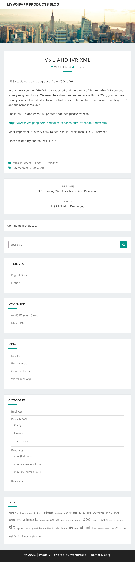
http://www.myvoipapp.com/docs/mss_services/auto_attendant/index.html (57, 123)
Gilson (80, 67)
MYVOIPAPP (19, 323)
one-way (64, 520)
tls (71, 528)
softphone (39, 528)
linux (30, 519)
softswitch (50, 528)
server (112, 520)
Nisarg (106, 555)
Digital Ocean (20, 275)
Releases (52, 163)
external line (101, 513)
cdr (41, 513)
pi (99, 520)
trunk (76, 528)
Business (17, 411)
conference (59, 513)
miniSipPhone (23, 456)
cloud (48, 513)
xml (42, 167)
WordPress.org (21, 379)
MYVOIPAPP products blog (33, 4)
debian (71, 513)
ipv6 (18, 519)
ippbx (11, 519)
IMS (116, 513)
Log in (15, 355)
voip (35, 167)
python (104, 519)
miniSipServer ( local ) (29, 163)
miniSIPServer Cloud (24, 315)
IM (112, 513)
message (44, 520)
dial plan (82, 513)
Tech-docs (21, 441)
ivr (14, 167)
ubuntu (86, 527)
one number (76, 520)
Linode (15, 283)
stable (59, 528)
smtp (31, 528)
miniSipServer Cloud (27, 472)
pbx (86, 519)
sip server (22, 528)
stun (66, 528)
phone (94, 520)
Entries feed (19, 363)
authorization (24, 513)
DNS (89, 513)
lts (37, 520)
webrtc (34, 536)
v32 (116, 528)
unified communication (104, 528)
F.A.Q (17, 425)
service (120, 520)
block (35, 513)
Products (17, 450)
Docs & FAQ (19, 419)
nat (57, 519)
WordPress (78, 555)
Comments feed (22, 371)
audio (12, 513)
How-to (19, 433)
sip (11, 527)
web (26, 536)
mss (51, 519)
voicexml (24, 167)
